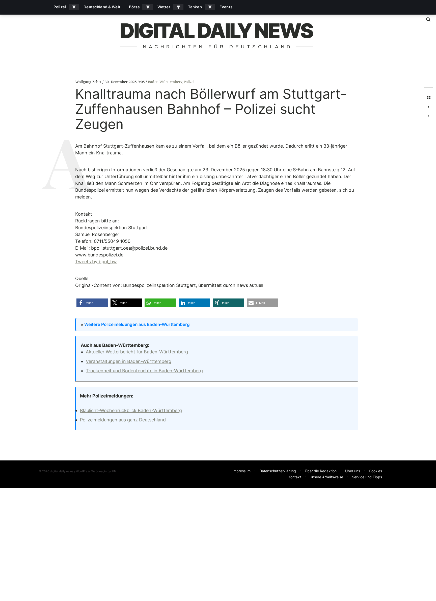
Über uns (352, 471)
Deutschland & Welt (102, 7)
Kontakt (294, 477)
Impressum (241, 471)
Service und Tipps (367, 477)
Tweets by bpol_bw (96, 261)
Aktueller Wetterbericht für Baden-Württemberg (137, 351)
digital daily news (216, 30)
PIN (114, 471)
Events (226, 7)
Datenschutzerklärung (277, 471)
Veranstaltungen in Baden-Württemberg (128, 361)
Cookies (375, 471)
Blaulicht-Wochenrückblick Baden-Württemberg (131, 410)
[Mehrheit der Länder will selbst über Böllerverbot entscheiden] (428, 116)
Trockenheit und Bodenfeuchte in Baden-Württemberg (144, 370)
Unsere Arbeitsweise (326, 477)
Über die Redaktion (321, 471)
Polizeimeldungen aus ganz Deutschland (123, 419)
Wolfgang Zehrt (88, 81)
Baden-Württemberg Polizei (171, 81)
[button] (92, 302)
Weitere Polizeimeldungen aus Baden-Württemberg (137, 324)
